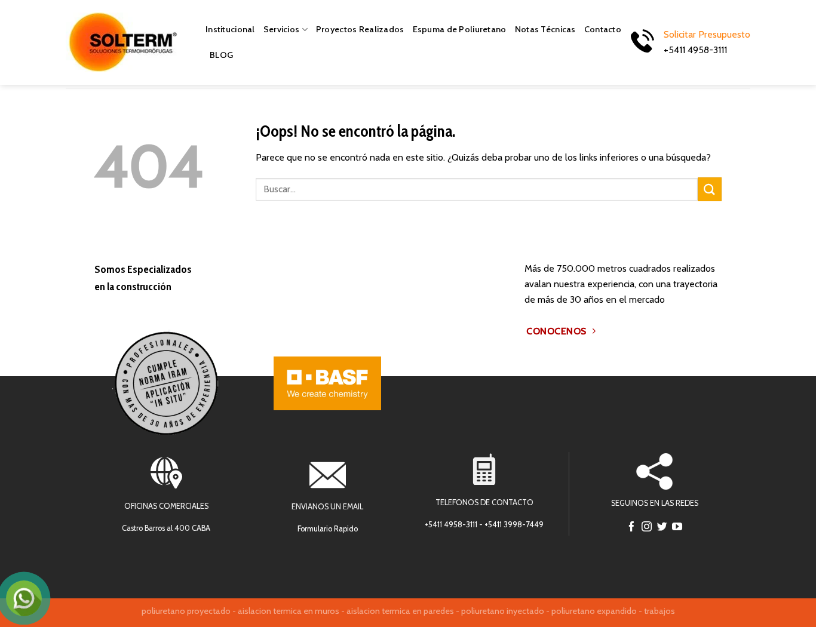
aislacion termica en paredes (400, 611)
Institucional (230, 29)
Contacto (602, 29)
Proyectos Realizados (360, 29)
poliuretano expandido (594, 611)
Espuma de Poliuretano (460, 29)
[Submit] (710, 189)
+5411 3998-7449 (514, 524)
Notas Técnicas (545, 29)
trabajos (659, 611)
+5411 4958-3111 (451, 524)
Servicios (281, 29)
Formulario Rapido (327, 528)
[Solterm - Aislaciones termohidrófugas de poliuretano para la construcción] (127, 42)
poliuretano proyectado (186, 611)
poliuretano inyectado (502, 611)
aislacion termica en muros (288, 611)
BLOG (221, 55)
